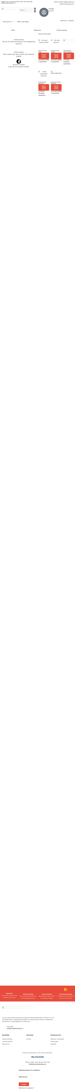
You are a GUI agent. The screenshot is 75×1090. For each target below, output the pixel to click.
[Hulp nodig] (3, 1027)
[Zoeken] (35, 10)
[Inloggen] (43, 12)
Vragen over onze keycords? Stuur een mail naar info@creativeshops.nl (16, 2)
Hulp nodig (10, 1026)
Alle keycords (7, 22)
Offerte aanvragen (23, 22)
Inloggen (51, 9)
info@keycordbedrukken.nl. (37, 1064)
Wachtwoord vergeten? (26, 1088)
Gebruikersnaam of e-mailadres (29, 1070)
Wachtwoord (23, 1077)
